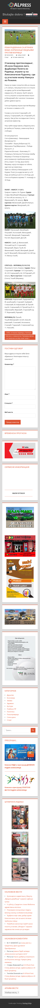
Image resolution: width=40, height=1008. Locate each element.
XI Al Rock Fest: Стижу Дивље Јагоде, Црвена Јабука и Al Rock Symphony (20, 968)
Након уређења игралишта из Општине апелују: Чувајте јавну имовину (19, 959)
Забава (9, 701)
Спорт (7, 57)
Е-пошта (9, 403)
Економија (11, 698)
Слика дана (11, 717)
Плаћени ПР (11, 709)
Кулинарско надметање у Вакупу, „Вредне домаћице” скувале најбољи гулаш (19, 899)
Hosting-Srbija (26, 1003)
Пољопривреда (13, 714)
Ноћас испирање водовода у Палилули (19, 333)
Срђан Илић (22, 55)
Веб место (9, 412)
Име (7, 394)
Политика (10, 712)
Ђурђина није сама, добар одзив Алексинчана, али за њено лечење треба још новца (18, 918)
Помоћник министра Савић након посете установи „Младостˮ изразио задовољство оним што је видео (19, 926)
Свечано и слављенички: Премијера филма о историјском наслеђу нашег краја (20, 337)
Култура (10, 706)
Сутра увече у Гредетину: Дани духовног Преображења (18, 945)
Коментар (9, 364)
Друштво (10, 695)
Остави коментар (18, 57)
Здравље (10, 703)
